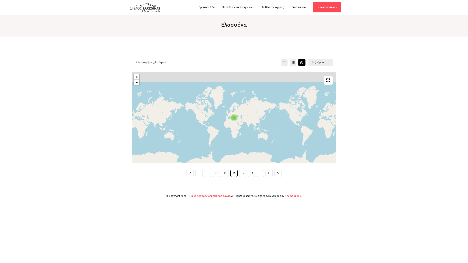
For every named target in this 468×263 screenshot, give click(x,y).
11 (216, 173)
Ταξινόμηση (318, 62)
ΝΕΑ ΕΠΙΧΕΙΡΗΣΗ (327, 7)
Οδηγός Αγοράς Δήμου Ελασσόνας (209, 196)
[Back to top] (464, 259)
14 (242, 173)
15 (251, 173)
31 (269, 173)
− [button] (136, 82)
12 (225, 173)
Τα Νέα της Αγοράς (273, 7)
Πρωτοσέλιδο (207, 7)
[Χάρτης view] (301, 62)
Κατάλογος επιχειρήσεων (237, 7)
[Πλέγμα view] (284, 62)
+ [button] (137, 77)
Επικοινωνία (299, 7)
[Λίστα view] (293, 62)
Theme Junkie (293, 196)
